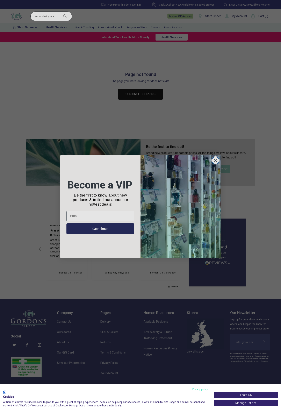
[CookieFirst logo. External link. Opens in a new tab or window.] (4, 392)
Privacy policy (200, 389)
